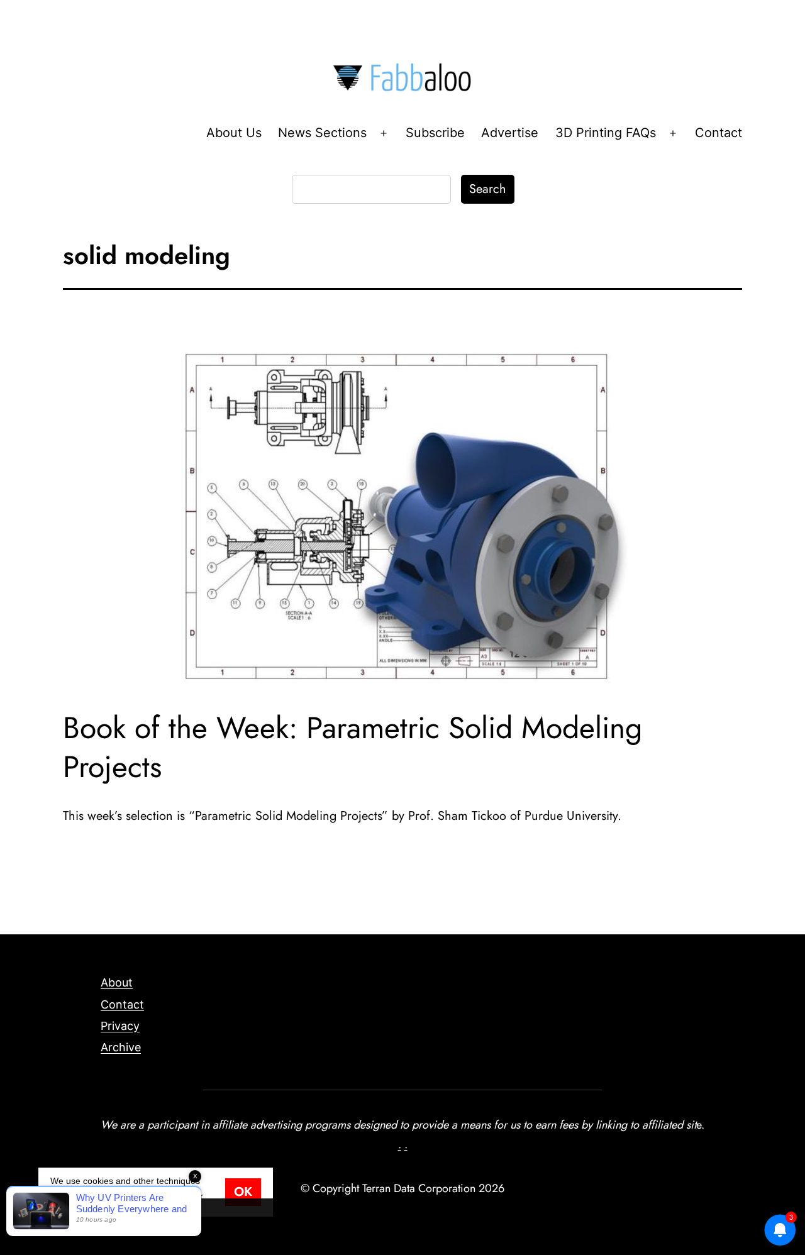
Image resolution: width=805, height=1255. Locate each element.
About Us (234, 132)
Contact (718, 132)
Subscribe (435, 132)
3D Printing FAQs (605, 132)
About (117, 982)
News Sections (322, 132)
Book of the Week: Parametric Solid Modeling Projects (352, 747)
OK (243, 1192)
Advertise (509, 132)
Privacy (120, 1025)
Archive (121, 1047)
